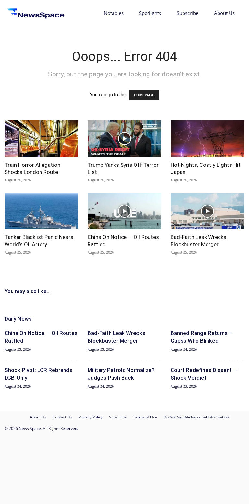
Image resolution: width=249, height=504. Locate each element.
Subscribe (187, 13)
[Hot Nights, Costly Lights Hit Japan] (207, 138)
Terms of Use (145, 417)
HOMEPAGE (144, 94)
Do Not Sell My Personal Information (196, 417)
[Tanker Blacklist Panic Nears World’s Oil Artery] (41, 211)
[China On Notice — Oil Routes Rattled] (124, 211)
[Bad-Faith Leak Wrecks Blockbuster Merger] (207, 211)
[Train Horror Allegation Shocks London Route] (41, 138)
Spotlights (150, 13)
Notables (114, 13)
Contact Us (62, 417)
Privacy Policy (90, 417)
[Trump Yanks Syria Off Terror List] (124, 138)
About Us (224, 13)
